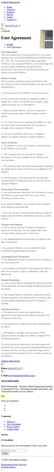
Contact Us (11, 19)
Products (10, 12)
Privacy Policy (13, 426)
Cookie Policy (13, 429)
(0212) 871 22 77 (12, 26)
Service (10, 14)
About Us (11, 9)
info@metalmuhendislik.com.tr (21, 375)
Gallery (10, 17)
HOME (10, 44)
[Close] (2, 470)
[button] (5, 29)
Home (9, 7)
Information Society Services (13, 464)
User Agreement (14, 424)
